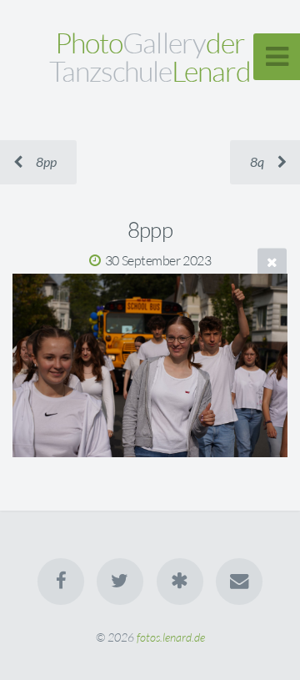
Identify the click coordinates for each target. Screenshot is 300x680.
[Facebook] (61, 581)
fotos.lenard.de (171, 637)
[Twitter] (120, 581)
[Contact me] (239, 581)
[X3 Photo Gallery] (180, 581)
